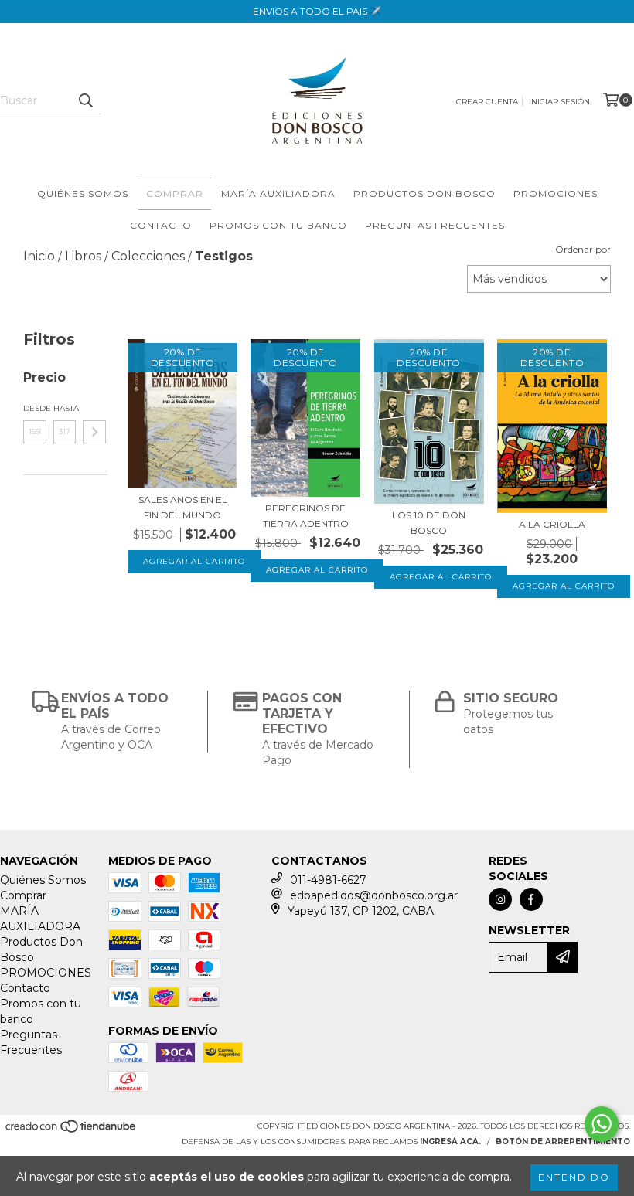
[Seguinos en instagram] (500, 899)
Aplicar (94, 431)
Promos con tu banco (278, 225)
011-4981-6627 (328, 880)
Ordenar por (583, 249)
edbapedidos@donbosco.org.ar (374, 895)
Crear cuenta (487, 102)
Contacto (161, 225)
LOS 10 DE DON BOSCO (428, 522)
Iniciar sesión (559, 102)
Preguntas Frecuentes (435, 225)
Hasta (65, 408)
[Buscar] (85, 100)
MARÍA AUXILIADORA (278, 193)
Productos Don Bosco (424, 193)
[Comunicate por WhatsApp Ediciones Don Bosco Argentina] (602, 1124)
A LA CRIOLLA (552, 524)
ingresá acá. (450, 1142)
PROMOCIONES (555, 193)
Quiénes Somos (82, 193)
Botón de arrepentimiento (563, 1142)
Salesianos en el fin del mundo (182, 507)
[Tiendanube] (71, 1131)
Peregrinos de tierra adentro (306, 515)
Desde (34, 408)
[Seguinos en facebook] (531, 899)
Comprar (174, 193)
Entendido (574, 1177)
